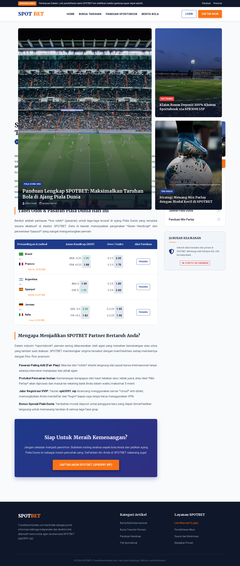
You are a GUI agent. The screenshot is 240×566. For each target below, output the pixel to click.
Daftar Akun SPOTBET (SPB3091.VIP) (86, 464)
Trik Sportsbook (128, 542)
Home (70, 14)
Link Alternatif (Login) (186, 523)
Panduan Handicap (130, 536)
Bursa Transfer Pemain (133, 529)
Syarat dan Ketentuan (186, 536)
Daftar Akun (210, 13)
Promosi (217, 3)
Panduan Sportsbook (121, 14)
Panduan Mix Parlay (181, 219)
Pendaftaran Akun (184, 529)
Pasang (143, 261)
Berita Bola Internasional (133, 523)
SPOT (31, 14)
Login (189, 13)
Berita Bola (150, 14)
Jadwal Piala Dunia (181, 210)
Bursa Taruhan (90, 14)
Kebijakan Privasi (183, 542)
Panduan (206, 3)
